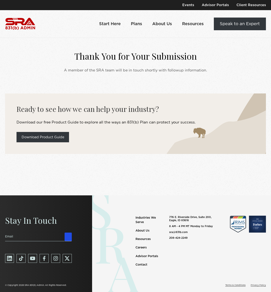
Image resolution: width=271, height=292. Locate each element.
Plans (136, 24)
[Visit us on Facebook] (44, 258)
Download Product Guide (43, 137)
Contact (141, 264)
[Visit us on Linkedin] (9, 258)
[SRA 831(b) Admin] (20, 24)
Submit (68, 236)
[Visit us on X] (67, 258)
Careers (141, 247)
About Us (162, 24)
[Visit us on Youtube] (32, 258)
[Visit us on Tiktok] (21, 258)
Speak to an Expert (240, 24)
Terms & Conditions (235, 285)
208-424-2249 (178, 238)
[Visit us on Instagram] (55, 258)
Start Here (110, 24)
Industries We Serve (146, 220)
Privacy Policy (258, 285)
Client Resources (251, 5)
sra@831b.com (178, 232)
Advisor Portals (215, 5)
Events (188, 5)
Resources (193, 24)
